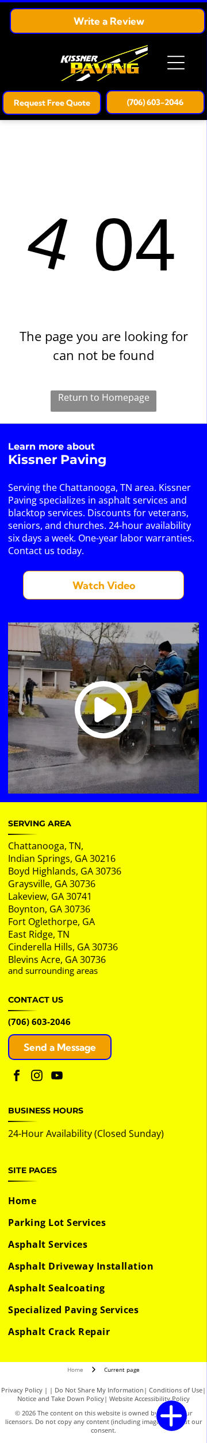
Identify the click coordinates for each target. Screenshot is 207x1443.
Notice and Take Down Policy (60, 1398)
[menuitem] (101, 1201)
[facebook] (16, 1077)
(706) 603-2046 (39, 1021)
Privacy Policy (22, 1390)
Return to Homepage (104, 397)
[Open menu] (176, 62)
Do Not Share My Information (99, 1390)
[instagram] (36, 1077)
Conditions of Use (175, 1390)
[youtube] (57, 1077)
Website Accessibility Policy (149, 1398)
